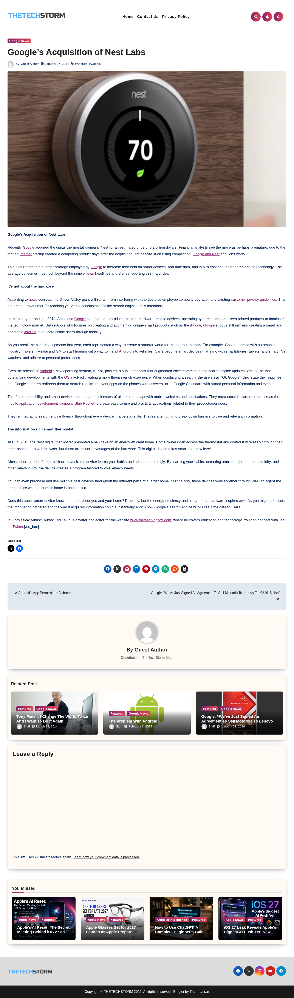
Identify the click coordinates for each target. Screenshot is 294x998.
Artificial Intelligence (172, 919)
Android (125, 351)
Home (128, 16)
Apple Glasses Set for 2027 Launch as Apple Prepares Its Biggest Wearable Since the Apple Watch (111, 934)
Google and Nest (206, 254)
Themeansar (199, 991)
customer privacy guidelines (253, 299)
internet (26, 254)
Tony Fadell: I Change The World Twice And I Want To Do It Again (52, 718)
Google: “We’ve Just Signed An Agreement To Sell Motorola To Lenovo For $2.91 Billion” (237, 721)
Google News (19, 41)
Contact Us (148, 16)
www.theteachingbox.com (150, 520)
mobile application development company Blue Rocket (51, 403)
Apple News (27, 919)
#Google (95, 63)
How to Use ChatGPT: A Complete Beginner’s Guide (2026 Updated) (180, 932)
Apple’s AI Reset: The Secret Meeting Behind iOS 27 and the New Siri (43, 932)
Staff (27, 726)
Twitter (17, 527)
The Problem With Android (133, 721)
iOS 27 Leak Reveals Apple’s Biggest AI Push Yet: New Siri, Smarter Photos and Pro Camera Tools (250, 934)
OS (66, 377)
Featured (24, 708)
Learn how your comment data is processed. (106, 857)
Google (28, 247)
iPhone (195, 325)
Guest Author (30, 63)
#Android (81, 63)
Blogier (178, 991)
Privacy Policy (176, 16)
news (90, 273)
